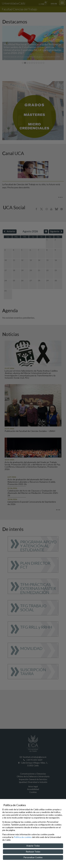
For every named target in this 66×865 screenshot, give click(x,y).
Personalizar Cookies (33, 857)
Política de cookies (23, 837)
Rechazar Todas (33, 851)
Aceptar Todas (33, 845)
